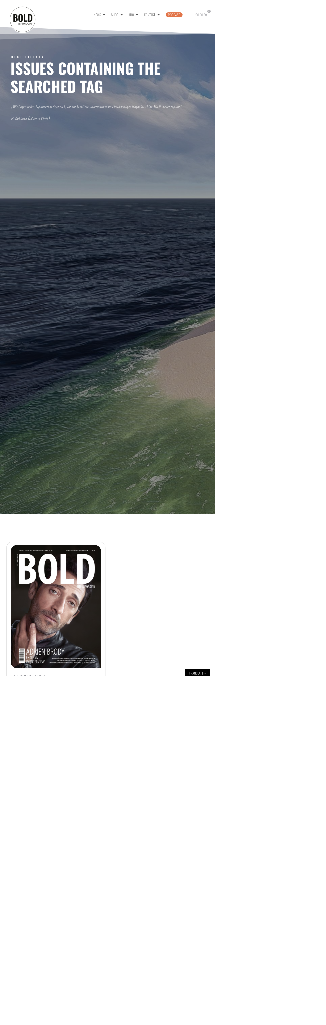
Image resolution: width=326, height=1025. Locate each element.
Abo (131, 14)
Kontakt (149, 14)
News (97, 14)
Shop (114, 14)
